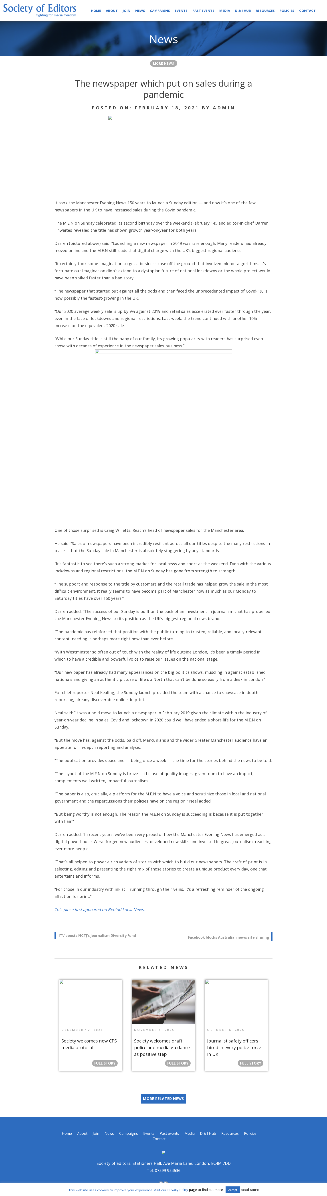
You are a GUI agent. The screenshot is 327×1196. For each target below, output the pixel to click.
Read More (250, 1189)
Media (224, 10)
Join (126, 10)
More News (163, 63)
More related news (163, 1098)
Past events (203, 10)
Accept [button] (232, 1190)
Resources (265, 10)
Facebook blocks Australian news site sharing (228, 937)
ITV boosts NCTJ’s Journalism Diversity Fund (97, 935)
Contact (307, 10)
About (112, 10)
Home (96, 10)
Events (181, 10)
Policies (287, 10)
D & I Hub (243, 10)
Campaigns (160, 10)
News (140, 10)
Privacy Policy (177, 1189)
